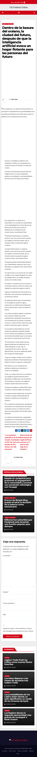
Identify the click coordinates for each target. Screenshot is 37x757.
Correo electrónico (9, 603)
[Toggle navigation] (19, 12)
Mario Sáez (14, 99)
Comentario (7, 555)
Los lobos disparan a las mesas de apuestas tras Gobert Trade (16, 680)
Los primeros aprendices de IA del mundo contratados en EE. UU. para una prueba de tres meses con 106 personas (12, 442)
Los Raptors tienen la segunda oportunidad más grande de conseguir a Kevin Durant (17, 716)
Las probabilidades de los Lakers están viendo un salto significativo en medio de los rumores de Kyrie (18, 697)
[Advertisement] (18, 79)
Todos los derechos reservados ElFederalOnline (17, 748)
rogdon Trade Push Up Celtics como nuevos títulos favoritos (18, 662)
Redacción (9, 490)
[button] (34, 12)
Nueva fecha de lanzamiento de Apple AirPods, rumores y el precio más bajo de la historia (26, 442)
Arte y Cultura (12, 751)
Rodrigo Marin (11, 667)
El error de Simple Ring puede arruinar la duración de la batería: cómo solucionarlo (17, 503)
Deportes (31, 751)
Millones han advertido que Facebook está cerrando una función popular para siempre (18, 523)
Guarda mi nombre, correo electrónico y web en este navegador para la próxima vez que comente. (18, 630)
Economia (4, 751)
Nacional (7, 657)
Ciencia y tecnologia (8, 23)
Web (4, 614)
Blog (18, 753)
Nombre (6, 592)
